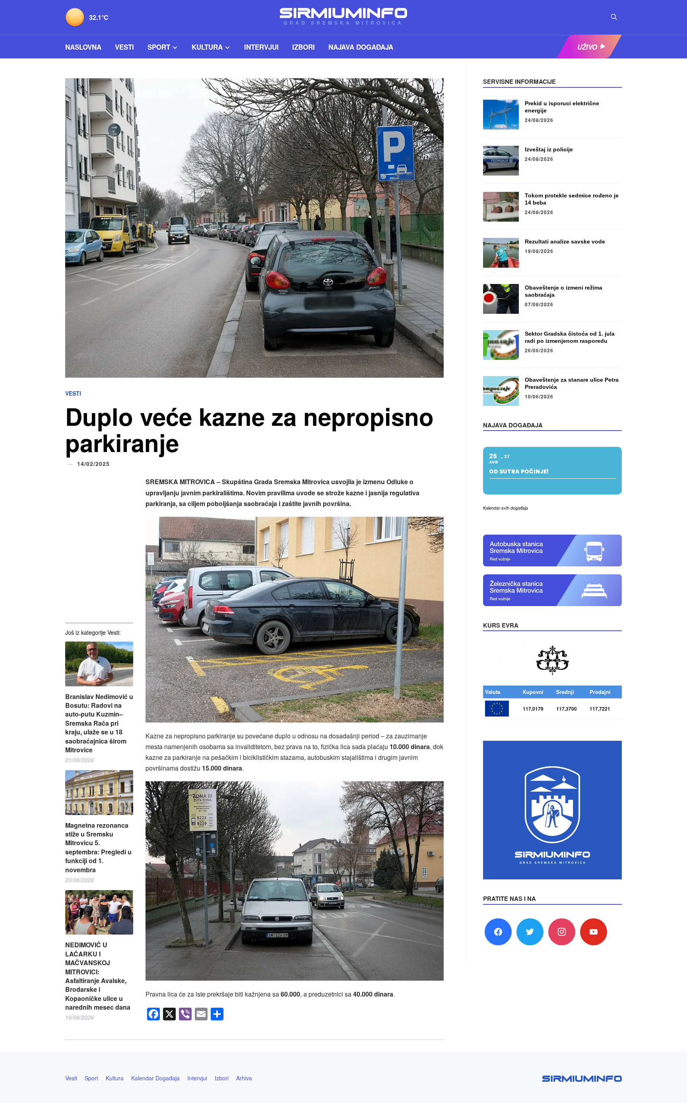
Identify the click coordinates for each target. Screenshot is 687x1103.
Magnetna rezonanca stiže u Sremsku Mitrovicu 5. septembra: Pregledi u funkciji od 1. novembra (98, 847)
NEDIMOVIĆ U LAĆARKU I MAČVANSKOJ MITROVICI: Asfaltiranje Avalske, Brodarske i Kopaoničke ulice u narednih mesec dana (97, 976)
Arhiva (244, 1078)
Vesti (124, 47)
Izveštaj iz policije (549, 149)
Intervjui (261, 47)
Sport (158, 47)
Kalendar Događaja (155, 1078)
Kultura (207, 47)
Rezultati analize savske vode (565, 241)
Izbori (303, 47)
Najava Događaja (360, 47)
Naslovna (83, 47)
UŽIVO (587, 47)
